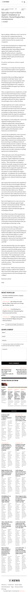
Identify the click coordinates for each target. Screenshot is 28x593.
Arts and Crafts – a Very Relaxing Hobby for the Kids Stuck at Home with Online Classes (20, 550)
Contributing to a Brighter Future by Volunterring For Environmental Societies (13, 311)
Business (3, 387)
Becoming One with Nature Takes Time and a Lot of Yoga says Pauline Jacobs (13, 303)
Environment (11, 387)
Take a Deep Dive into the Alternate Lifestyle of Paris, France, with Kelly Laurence (6, 524)
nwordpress (11, 405)
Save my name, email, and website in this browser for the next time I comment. (12, 344)
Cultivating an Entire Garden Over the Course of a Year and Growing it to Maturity (20, 473)
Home (2, 8)
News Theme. (22, 591)
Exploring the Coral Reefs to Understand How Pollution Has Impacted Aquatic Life (6, 473)
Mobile (20, 324)
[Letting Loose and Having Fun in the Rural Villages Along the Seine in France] (24, 384)
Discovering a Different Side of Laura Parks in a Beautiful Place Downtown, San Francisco (5, 551)
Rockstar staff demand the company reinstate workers (13, 296)
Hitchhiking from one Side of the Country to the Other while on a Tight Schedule (6, 498)
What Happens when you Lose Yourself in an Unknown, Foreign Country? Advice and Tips (20, 498)
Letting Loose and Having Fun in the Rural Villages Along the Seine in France (14, 318)
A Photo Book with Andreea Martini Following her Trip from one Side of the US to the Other (20, 524)
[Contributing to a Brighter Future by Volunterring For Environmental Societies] (17, 384)
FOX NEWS (5, 21)
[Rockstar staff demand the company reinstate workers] (4, 384)
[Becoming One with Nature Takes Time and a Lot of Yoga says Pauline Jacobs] (11, 384)
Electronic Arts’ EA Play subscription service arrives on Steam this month (21, 371)
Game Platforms (9, 8)
